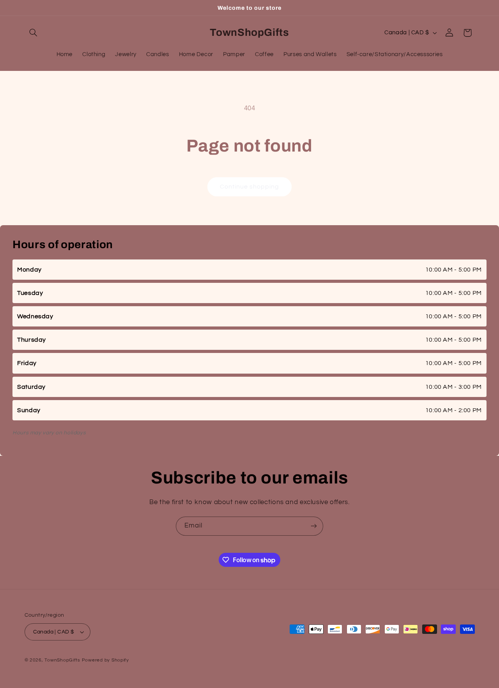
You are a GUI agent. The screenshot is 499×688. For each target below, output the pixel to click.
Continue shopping (250, 186)
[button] (33, 33)
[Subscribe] (314, 526)
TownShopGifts (62, 660)
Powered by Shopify (105, 660)
